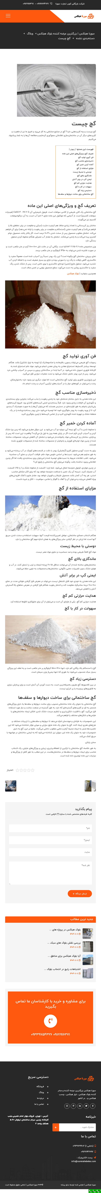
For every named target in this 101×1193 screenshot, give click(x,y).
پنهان (72, 149)
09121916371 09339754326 (50, 1034)
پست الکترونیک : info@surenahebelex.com (83, 1159)
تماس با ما (39, 1104)
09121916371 (28, 3)
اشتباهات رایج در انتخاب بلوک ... (62, 969)
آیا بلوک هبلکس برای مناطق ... (64, 956)
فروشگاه (40, 1086)
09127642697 (87, 1151)
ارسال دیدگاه (81, 893)
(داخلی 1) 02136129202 (83, 1146)
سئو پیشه (65, 1185)
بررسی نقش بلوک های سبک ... (64, 943)
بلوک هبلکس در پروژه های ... (65, 930)
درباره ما (40, 1098)
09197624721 (43, 3)
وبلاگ (41, 1092)
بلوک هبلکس (73, 273)
